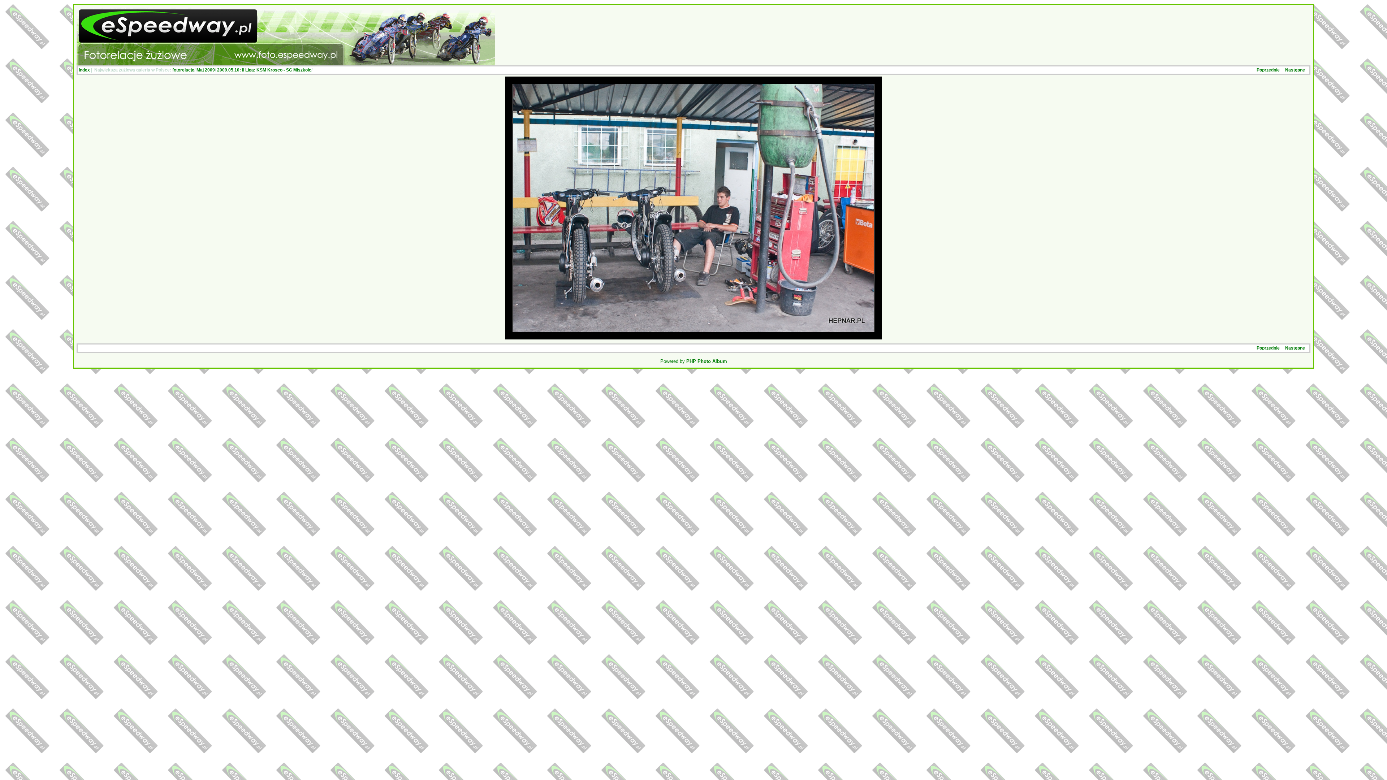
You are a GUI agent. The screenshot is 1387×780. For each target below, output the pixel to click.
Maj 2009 (205, 70)
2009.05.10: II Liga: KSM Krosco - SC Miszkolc (264, 70)
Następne (1295, 70)
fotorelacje (183, 70)
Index (84, 70)
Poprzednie (1268, 70)
